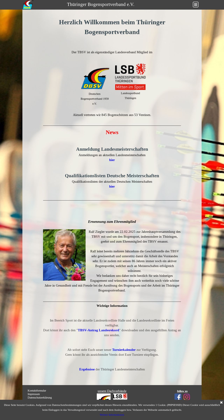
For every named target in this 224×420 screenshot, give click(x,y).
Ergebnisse (87, 369)
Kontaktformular (37, 390)
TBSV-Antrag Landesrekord (98, 330)
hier (112, 186)
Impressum (34, 394)
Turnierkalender (124, 350)
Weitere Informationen (112, 414)
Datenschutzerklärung (40, 397)
